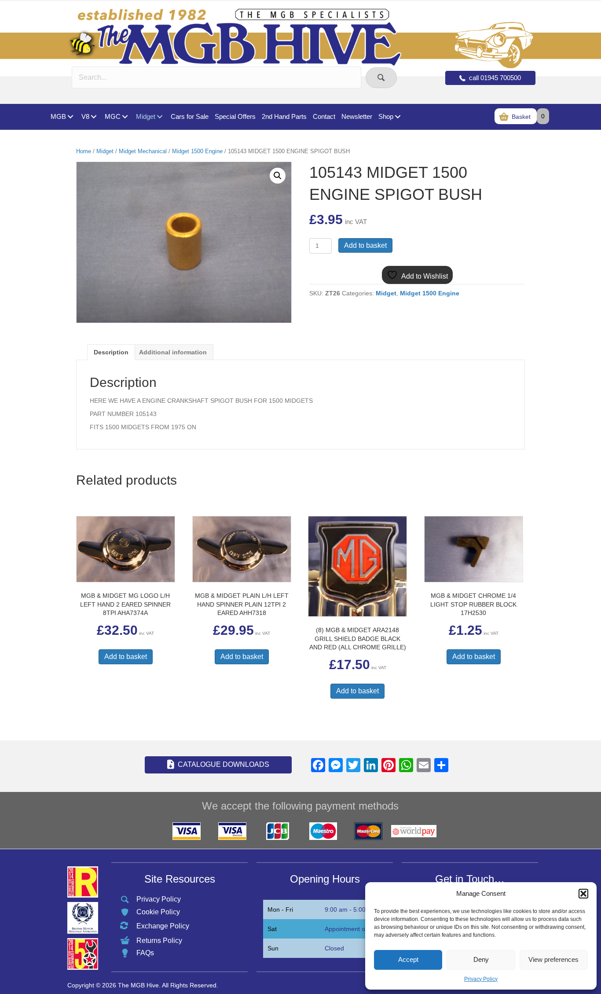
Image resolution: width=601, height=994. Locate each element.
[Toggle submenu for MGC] (124, 117)
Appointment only (349, 928)
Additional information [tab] (173, 352)
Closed (334, 948)
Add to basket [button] (125, 656)
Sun (273, 948)
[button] (583, 893)
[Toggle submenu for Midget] (159, 117)
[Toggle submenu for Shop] (397, 117)
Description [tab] (111, 352)
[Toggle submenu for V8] (93, 117)
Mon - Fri (280, 909)
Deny (481, 959)
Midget (105, 151)
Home (83, 151)
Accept (408, 959)
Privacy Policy (481, 979)
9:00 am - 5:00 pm (350, 909)
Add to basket (365, 245)
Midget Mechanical (143, 151)
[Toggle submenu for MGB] (70, 117)
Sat (272, 928)
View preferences (553, 959)
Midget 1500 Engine (197, 151)
